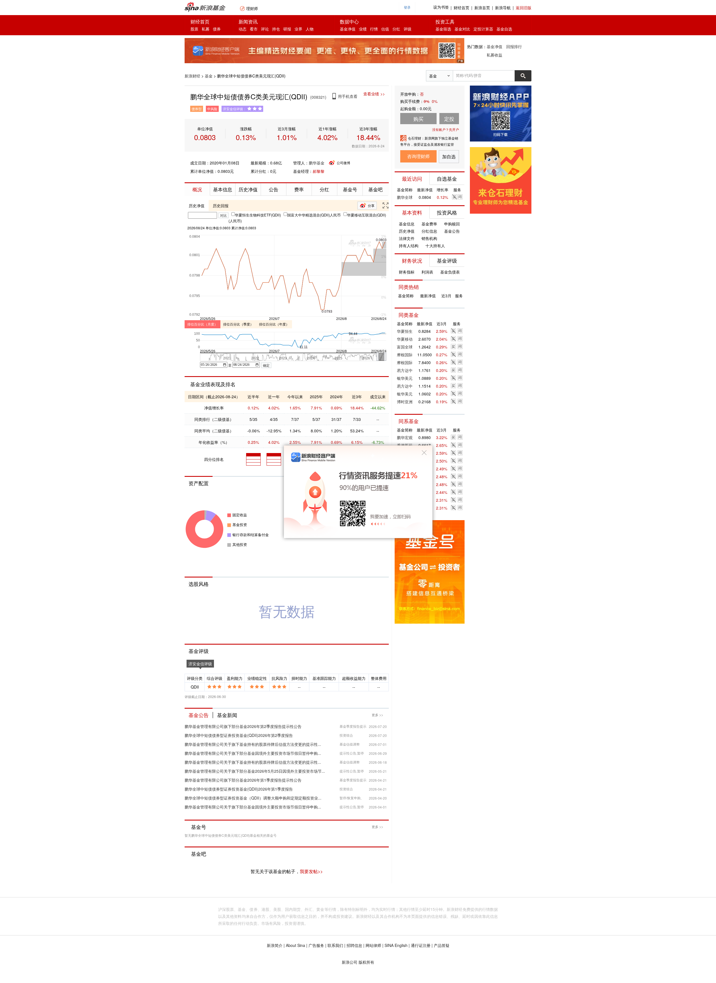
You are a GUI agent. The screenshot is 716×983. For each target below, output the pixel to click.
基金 (209, 76)
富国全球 (405, 347)
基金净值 (347, 29)
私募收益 (494, 55)
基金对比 (462, 29)
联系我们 (335, 945)
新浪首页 (482, 7)
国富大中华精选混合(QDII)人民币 (314, 215)
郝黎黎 (318, 171)
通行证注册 (420, 945)
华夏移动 (405, 339)
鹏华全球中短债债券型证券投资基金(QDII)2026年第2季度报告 (239, 735)
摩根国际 (405, 354)
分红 (396, 29)
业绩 (363, 29)
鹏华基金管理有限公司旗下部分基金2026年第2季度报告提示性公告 (243, 726)
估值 (385, 29)
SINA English (396, 945)
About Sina (295, 945)
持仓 (276, 29)
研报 (287, 29)
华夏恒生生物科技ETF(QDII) (258, 215)
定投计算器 (483, 29)
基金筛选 (443, 29)
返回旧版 (523, 7)
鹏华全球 (405, 197)
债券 (217, 29)
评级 (407, 29)
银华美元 (405, 378)
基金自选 (504, 29)
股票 (194, 29)
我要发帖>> (311, 871)
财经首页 (461, 7)
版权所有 (366, 962)
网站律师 (373, 945)
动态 (242, 29)
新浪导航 (503, 7)
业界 (298, 29)
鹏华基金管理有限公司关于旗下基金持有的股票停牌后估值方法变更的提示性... (253, 744)
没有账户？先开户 (445, 129)
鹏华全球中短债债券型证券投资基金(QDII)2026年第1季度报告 (239, 789)
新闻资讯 (248, 21)
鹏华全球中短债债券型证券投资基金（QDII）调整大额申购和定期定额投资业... (253, 798)
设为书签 (441, 7)
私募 (205, 29)
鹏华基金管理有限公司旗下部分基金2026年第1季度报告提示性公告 (243, 780)
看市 (254, 29)
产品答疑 (441, 945)
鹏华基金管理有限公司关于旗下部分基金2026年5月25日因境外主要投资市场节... (255, 771)
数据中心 (349, 21)
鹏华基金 (316, 163)
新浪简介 (274, 945)
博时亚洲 (405, 401)
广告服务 (316, 945)
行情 (374, 29)
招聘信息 (354, 945)
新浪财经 (192, 76)
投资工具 (444, 21)
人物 (310, 29)
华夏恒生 (405, 331)
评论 (265, 29)
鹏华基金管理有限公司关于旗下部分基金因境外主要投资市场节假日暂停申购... (253, 753)
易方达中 (405, 370)
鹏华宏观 (405, 437)
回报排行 (514, 46)
